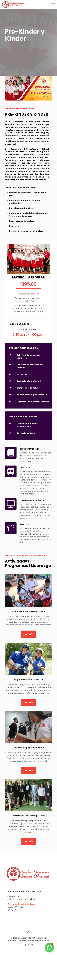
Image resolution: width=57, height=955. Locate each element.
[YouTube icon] (28, 944)
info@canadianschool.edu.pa (21, 904)
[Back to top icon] (28, 932)
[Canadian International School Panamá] (13, 4)
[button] (49, 947)
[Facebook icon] (25, 944)
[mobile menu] (53, 4)
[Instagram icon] (32, 944)
